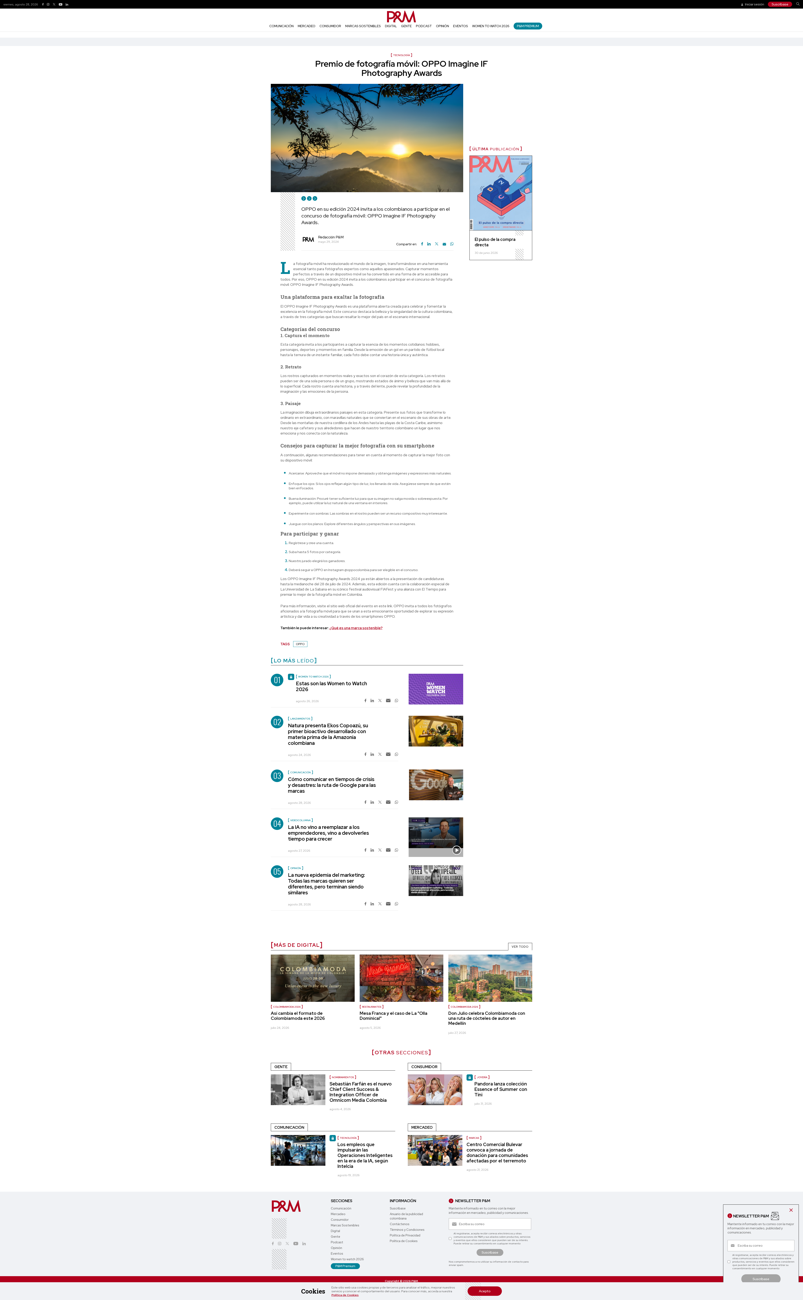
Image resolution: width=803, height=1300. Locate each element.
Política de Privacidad (405, 1235)
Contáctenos (399, 1224)
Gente (406, 26)
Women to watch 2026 (490, 26)
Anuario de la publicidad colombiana (406, 1216)
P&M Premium (528, 26)
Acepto (485, 1291)
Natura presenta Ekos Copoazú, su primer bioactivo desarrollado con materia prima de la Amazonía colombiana (328, 734)
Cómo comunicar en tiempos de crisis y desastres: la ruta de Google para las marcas (332, 785)
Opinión (442, 26)
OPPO (300, 644)
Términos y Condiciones (407, 1230)
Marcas (474, 1138)
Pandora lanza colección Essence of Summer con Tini (500, 1089)
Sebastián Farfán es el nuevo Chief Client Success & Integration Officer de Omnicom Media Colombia (361, 1092)
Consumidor (330, 26)
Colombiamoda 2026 (286, 1007)
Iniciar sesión (754, 4)
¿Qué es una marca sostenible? (355, 628)
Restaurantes (371, 1007)
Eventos (460, 26)
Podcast (424, 26)
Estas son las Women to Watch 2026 (331, 686)
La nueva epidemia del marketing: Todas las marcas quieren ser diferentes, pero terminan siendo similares (326, 884)
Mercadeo (306, 26)
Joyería (482, 1077)
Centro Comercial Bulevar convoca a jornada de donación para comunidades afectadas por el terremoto (497, 1152)
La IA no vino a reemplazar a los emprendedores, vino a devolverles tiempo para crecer (328, 833)
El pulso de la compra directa (495, 242)
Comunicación (281, 26)
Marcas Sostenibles (363, 26)
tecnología (348, 1138)
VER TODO (520, 946)
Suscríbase (780, 4)
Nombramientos (343, 1077)
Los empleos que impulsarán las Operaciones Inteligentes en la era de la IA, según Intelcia (365, 1155)
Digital (391, 26)
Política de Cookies (345, 1295)
